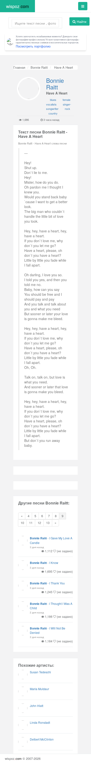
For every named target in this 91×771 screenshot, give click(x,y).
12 (39, 522)
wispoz (17, 6)
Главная (19, 67)
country (53, 113)
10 (22, 522)
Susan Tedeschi (40, 672)
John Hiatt (36, 706)
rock (67, 109)
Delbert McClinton (42, 739)
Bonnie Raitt (39, 67)
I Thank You (57, 583)
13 (48, 522)
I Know (53, 563)
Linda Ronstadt (40, 722)
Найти (81, 21)
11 (31, 522)
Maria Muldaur (39, 689)
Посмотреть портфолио (33, 46)
